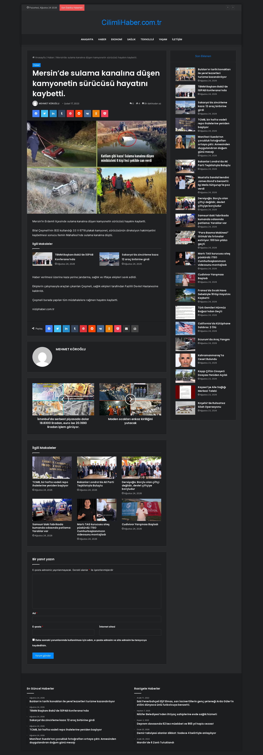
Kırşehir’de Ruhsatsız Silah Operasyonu (211, 405)
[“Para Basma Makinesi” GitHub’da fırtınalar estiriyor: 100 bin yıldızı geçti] (185, 237)
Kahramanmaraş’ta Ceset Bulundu (211, 357)
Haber (102, 39)
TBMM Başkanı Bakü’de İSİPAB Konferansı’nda (213, 88)
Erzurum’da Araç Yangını (214, 339)
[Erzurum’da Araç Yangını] (185, 344)
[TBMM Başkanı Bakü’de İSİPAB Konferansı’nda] (42, 259)
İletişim (177, 39)
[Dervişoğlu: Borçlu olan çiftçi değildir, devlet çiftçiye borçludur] (141, 468)
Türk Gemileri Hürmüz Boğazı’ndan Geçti (212, 309)
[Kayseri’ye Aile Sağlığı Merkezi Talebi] (185, 392)
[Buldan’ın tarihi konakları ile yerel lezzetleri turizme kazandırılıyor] (185, 74)
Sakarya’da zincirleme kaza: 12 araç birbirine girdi (113, 7)
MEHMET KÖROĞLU (49, 103)
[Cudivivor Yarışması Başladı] (141, 510)
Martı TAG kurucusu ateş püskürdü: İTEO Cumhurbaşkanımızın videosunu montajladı (93, 529)
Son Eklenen (203, 56)
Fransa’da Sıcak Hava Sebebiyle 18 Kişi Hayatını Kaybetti (214, 294)
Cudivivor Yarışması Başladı (140, 524)
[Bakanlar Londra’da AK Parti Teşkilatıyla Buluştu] (96, 468)
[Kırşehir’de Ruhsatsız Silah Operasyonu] (185, 408)
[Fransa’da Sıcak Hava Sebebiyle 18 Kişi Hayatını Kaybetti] (185, 295)
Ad (34, 613)
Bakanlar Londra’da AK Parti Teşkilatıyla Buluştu (95, 483)
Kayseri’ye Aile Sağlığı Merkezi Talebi (212, 389)
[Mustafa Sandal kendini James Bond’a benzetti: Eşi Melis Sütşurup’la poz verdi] (185, 182)
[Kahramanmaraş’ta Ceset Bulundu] (185, 360)
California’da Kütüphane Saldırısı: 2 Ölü (214, 325)
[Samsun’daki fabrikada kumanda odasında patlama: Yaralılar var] (52, 510)
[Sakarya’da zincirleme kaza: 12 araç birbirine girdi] (109, 259)
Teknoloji (147, 39)
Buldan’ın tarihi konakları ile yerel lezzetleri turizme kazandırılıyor (214, 73)
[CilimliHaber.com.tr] (131, 22)
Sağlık (131, 39)
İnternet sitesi (107, 626)
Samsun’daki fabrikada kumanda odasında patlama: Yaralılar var (51, 528)
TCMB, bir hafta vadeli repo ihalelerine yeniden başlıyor (50, 483)
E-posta (37, 626)
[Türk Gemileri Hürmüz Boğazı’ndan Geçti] (185, 312)
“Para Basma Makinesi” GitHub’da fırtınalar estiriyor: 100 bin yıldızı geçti (213, 238)
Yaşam (163, 39)
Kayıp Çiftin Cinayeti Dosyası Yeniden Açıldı (212, 373)
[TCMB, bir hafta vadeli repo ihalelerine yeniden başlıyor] (52, 468)
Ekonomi (116, 39)
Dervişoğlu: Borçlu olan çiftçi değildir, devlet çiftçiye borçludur (140, 485)
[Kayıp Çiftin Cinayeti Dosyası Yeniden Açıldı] (185, 376)
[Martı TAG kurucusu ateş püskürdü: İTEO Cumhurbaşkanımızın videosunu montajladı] (96, 510)
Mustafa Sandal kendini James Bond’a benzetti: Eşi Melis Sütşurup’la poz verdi (214, 183)
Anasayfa (87, 39)
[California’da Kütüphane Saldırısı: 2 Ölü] (185, 328)
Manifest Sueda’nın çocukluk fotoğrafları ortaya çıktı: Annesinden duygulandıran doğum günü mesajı (214, 144)
